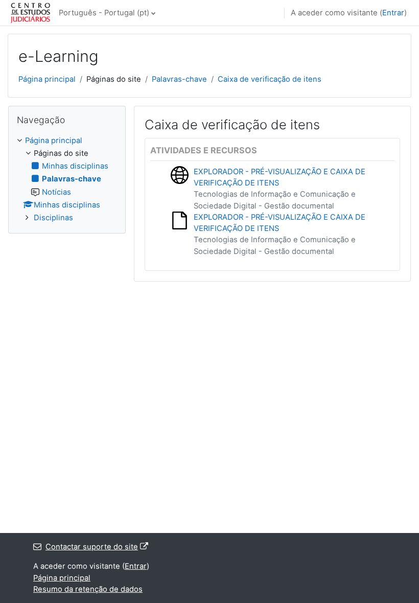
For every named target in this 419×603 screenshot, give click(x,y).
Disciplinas (53, 217)
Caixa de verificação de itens (269, 79)
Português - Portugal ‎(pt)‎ (104, 12)
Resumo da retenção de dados (88, 589)
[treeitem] (67, 179)
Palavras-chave (179, 79)
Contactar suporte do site (91, 546)
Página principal (47, 79)
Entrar (393, 12)
